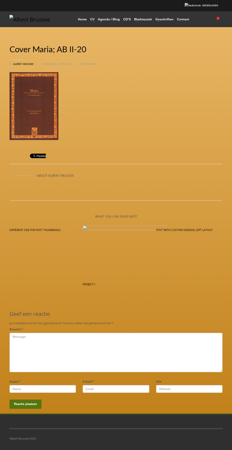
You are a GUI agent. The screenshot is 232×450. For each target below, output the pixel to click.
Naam (15, 381)
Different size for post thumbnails (35, 230)
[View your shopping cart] (219, 19)
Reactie (16, 329)
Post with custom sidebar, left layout (184, 230)
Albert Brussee (23, 64)
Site (159, 381)
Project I (89, 284)
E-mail (88, 381)
